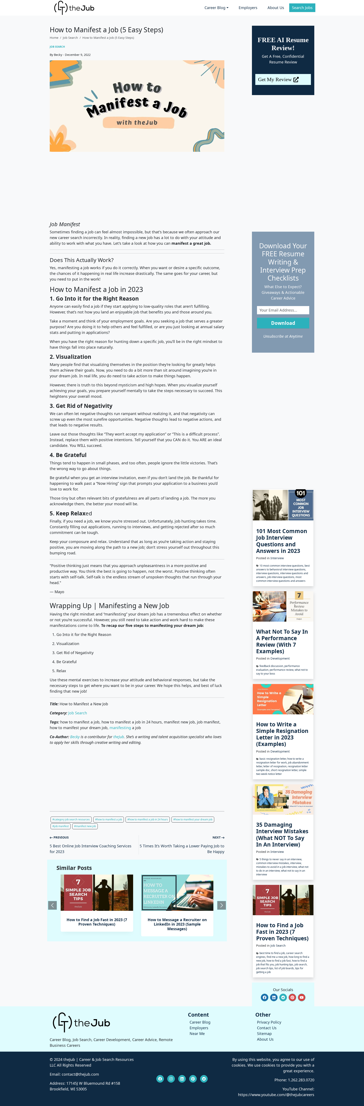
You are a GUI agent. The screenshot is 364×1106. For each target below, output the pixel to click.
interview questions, (268, 573)
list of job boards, (284, 968)
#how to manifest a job (108, 819)
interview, (296, 863)
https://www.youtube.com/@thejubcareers (276, 1094)
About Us (276, 7)
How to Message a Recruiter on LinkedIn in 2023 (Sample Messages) (96, 924)
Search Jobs (302, 7)
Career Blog (200, 1022)
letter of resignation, (275, 766)
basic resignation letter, (273, 759)
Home (54, 38)
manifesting (120, 727)
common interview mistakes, (273, 863)
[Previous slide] (52, 905)
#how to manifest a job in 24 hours (147, 819)
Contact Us (267, 1027)
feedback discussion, (272, 666)
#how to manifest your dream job (192, 819)
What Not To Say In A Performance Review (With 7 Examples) (282, 641)
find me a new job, (278, 957)
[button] (264, 997)
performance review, (282, 670)
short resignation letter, (285, 770)
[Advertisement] (137, 186)
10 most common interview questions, (282, 565)
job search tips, (265, 968)
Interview (277, 558)
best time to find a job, (273, 953)
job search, (300, 964)
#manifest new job (85, 826)
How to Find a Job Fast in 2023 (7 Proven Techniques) (282, 931)
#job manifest (60, 826)
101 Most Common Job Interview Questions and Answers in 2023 (281, 541)
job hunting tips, (284, 964)
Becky (75, 736)
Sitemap (264, 1033)
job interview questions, (281, 577)
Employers (248, 7)
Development (280, 658)
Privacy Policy (269, 1022)
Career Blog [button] (215, 7)
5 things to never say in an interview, (281, 859)
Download (283, 323)
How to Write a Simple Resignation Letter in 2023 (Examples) (282, 734)
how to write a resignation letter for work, (280, 760)
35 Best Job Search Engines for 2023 (177, 922)
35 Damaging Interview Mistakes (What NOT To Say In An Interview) (282, 834)
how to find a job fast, (279, 960)
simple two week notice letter (281, 772)
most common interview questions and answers (280, 579)
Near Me (197, 1033)
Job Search (70, 38)
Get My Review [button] (275, 79)
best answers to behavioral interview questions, (283, 567)
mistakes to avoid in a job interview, (277, 867)
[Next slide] (221, 905)
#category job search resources (71, 819)
